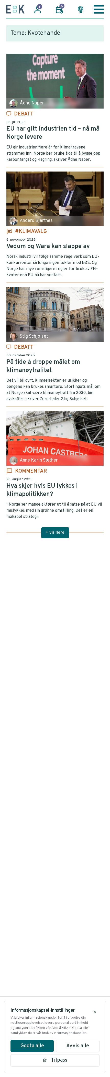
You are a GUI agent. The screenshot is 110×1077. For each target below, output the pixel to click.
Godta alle (32, 1046)
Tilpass (59, 1060)
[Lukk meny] (99, 9)
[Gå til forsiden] (15, 9)
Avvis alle (77, 1046)
